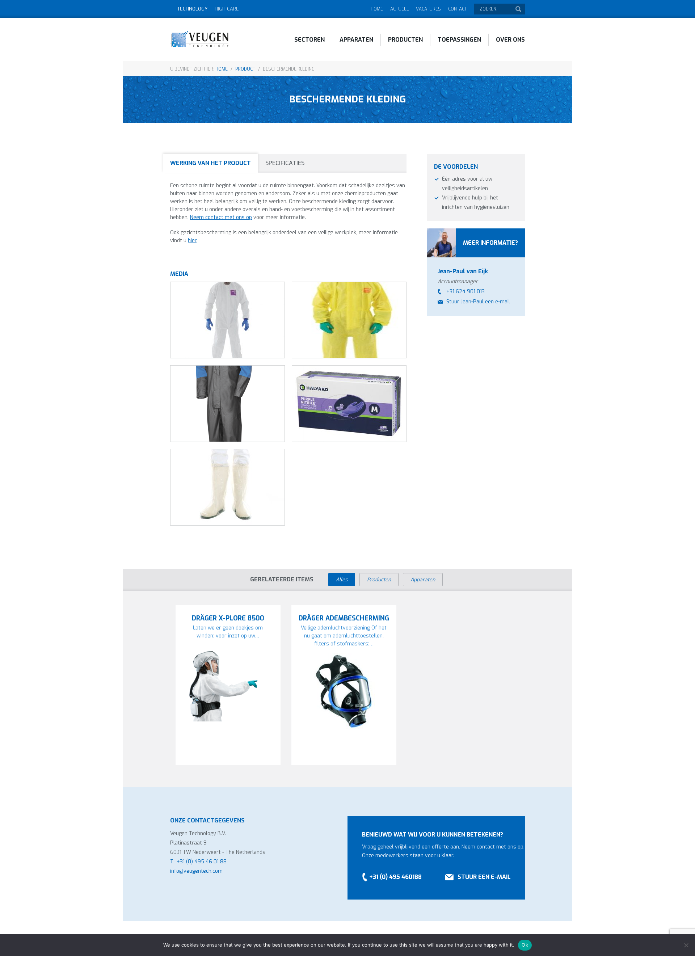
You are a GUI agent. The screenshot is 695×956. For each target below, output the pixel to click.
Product (245, 69)
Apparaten (356, 39)
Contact (457, 9)
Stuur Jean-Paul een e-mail (478, 301)
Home (377, 9)
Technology (192, 9)
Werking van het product (210, 163)
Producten (405, 39)
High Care (227, 9)
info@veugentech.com (196, 871)
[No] (686, 945)
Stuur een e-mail (484, 877)
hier (192, 240)
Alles (342, 579)
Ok (525, 945)
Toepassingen (459, 39)
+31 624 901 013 (465, 291)
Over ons (510, 39)
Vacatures (428, 9)
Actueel (399, 9)
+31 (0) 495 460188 (395, 877)
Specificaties (284, 163)
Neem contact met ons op (221, 217)
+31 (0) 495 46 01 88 (202, 861)
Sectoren (309, 39)
